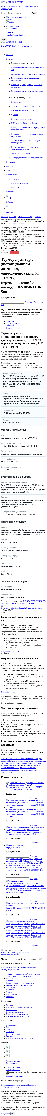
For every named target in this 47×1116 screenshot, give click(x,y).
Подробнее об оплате (10, 651)
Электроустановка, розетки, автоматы (27, 158)
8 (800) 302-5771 (8, 952)
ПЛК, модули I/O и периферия (24, 123)
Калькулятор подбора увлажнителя (21, 983)
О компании (11, 162)
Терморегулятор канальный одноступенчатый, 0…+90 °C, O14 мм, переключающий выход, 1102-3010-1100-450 (26, 890)
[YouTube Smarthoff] (8, 1057)
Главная (9, 55)
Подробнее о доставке (10, 692)
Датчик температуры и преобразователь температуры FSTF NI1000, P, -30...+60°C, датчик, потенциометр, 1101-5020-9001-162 (24, 867)
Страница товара (25, 217)
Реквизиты (15, 187)
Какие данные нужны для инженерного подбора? (24, 733)
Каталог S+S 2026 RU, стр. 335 (20, 603)
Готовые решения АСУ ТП (22, 110)
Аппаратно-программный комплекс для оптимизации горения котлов (23, 975)
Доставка (10, 166)
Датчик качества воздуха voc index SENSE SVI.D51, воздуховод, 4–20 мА (24, 788)
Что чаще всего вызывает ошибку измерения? (22, 731)
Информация (11, 175)
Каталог (9, 59)
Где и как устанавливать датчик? (17, 729)
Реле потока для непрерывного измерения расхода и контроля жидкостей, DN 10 (24, 833)
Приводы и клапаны (15, 1012)
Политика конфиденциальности (18, 968)
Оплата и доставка (14, 328)
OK (12, 1114)
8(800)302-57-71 (13, 33)
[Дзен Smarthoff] (8, 1053)
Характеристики (13, 323)
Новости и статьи (13, 1034)
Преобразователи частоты (17, 1014)
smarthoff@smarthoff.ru (15, 35)
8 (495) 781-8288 (22, 952)
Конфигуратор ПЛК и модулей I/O (21, 985)
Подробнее (5, 1113)
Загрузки (15, 179)
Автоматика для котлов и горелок (25, 106)
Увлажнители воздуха (20, 153)
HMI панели (16, 102)
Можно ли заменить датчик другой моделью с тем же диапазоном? (22, 725)
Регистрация (11, 28)
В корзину (29, 302)
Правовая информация (20, 183)
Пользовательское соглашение (14, 967)
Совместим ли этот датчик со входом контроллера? (18, 721)
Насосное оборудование (21, 119)
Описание (10, 321)
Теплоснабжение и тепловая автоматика (28, 74)
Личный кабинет (13, 26)
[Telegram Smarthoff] (8, 1049)
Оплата (9, 170)
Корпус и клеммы (13, 847)
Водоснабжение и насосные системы (27, 91)
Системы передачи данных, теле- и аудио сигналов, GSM (26, 148)
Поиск (4, 13)
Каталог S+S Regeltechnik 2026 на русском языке (21, 608)
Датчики (14, 115)
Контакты (10, 192)
